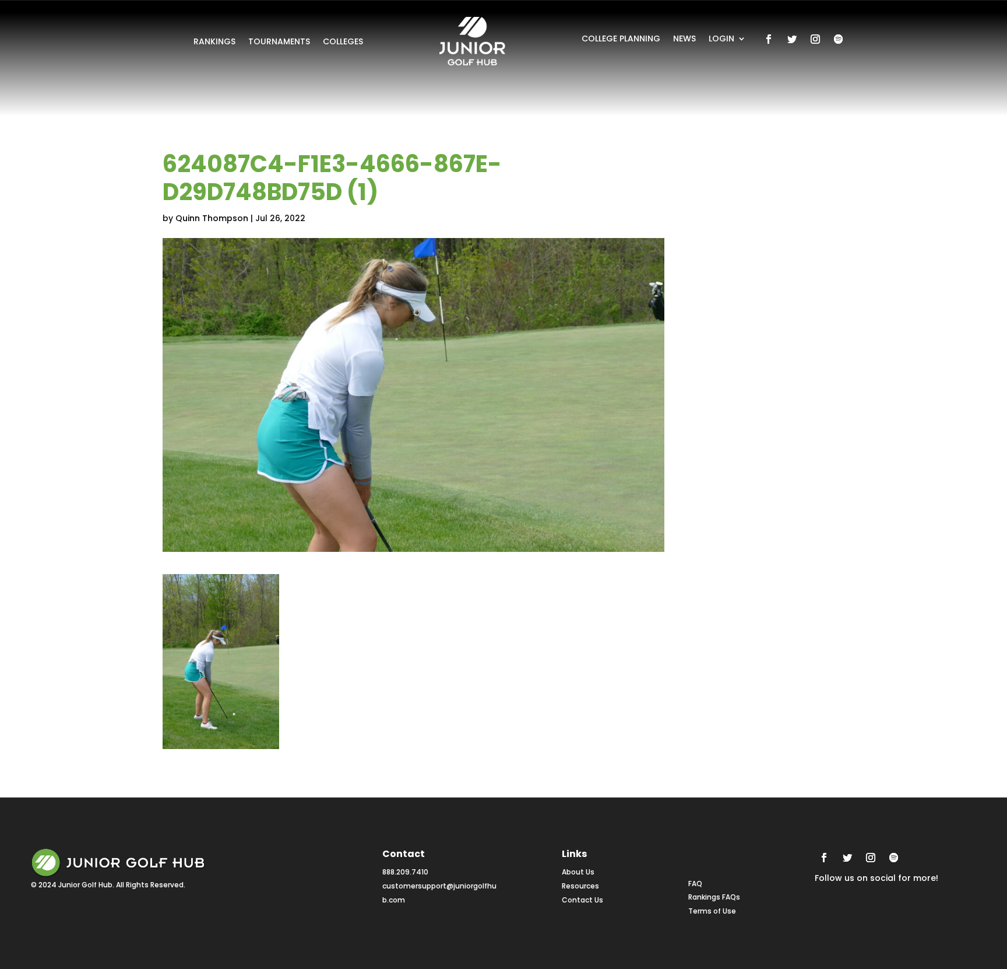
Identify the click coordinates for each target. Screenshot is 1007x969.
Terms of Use (712, 911)
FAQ (695, 883)
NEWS (684, 39)
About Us (578, 872)
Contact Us (582, 900)
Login (721, 39)
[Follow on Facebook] (768, 39)
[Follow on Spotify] (838, 39)
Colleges (343, 42)
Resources (580, 886)
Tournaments (279, 42)
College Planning (621, 39)
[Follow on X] (792, 39)
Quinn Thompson (211, 218)
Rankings (214, 42)
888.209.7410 (405, 872)
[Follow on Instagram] (815, 39)
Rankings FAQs (714, 897)
